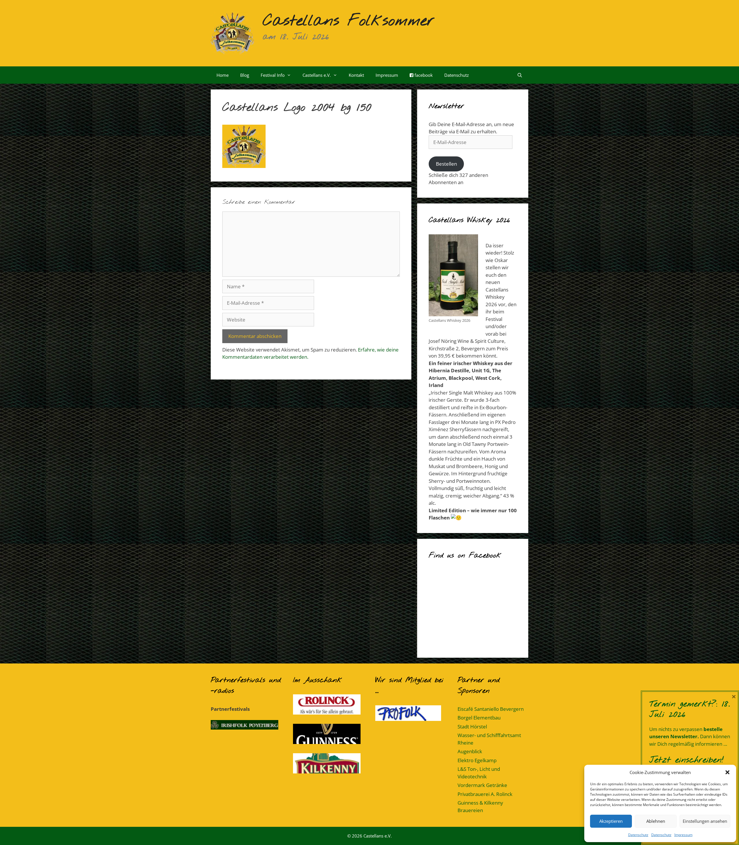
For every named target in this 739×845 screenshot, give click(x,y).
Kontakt (356, 75)
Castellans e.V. (317, 75)
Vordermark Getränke (482, 785)
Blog (244, 75)
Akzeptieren (611, 821)
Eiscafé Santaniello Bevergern (491, 709)
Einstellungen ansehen (705, 821)
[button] (727, 772)
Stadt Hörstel (472, 726)
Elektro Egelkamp (477, 760)
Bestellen (446, 163)
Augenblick (470, 751)
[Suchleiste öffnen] (519, 75)
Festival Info (273, 75)
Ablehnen (655, 821)
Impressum (683, 834)
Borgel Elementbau (479, 717)
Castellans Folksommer (348, 21)
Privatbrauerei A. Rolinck (485, 794)
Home (223, 75)
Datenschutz (638, 834)
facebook (423, 75)
